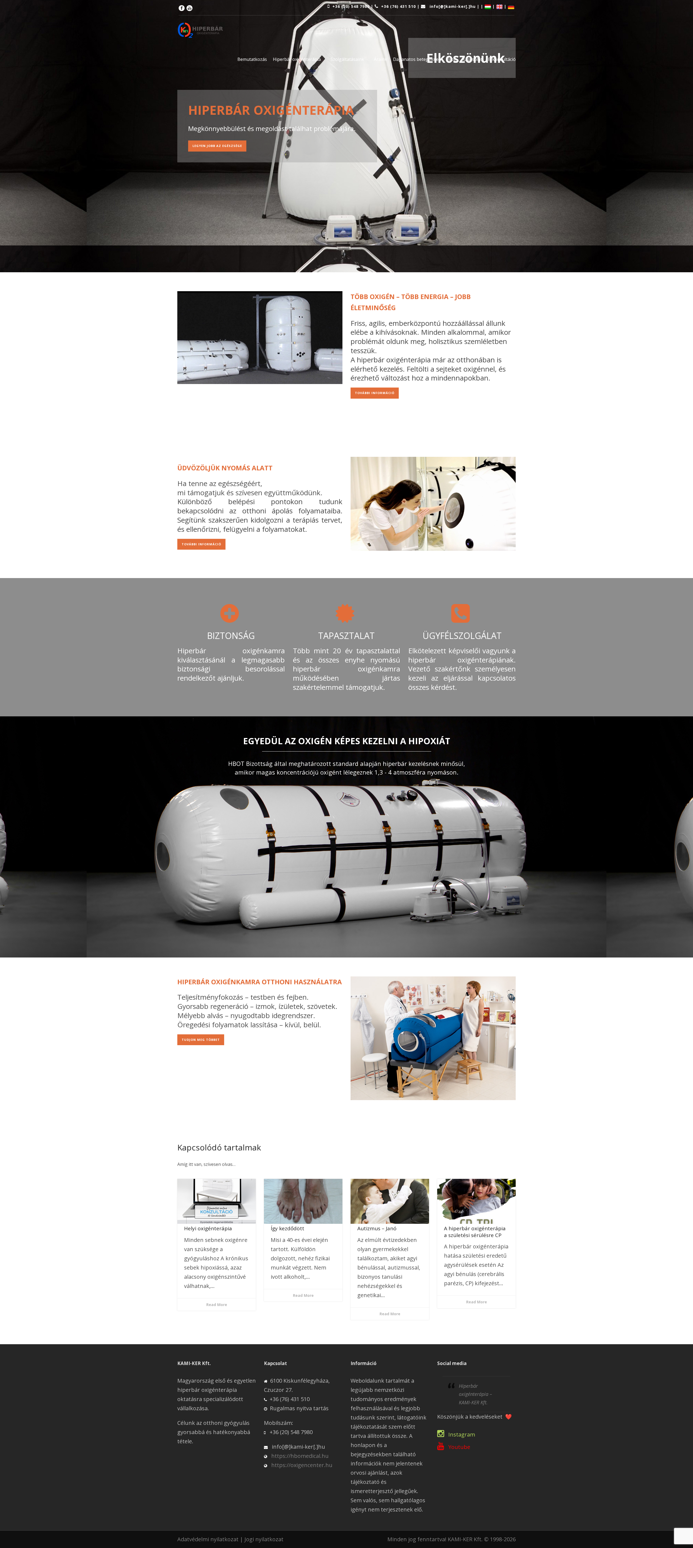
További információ (374, 393)
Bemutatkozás (252, 59)
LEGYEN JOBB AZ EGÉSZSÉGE (217, 146)
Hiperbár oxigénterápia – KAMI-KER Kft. (475, 1394)
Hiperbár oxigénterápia (297, 59)
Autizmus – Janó (377, 1228)
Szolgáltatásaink (347, 59)
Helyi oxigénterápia (208, 1228)
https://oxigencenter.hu (301, 1465)
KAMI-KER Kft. (465, 1539)
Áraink (380, 59)
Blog (451, 59)
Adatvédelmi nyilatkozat (207, 1539)
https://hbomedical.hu (300, 1456)
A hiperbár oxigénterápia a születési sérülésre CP (475, 1232)
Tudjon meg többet (201, 1040)
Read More (216, 1304)
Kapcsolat (472, 59)
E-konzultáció (502, 59)
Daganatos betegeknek (417, 59)
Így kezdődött (287, 1228)
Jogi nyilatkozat (263, 1539)
